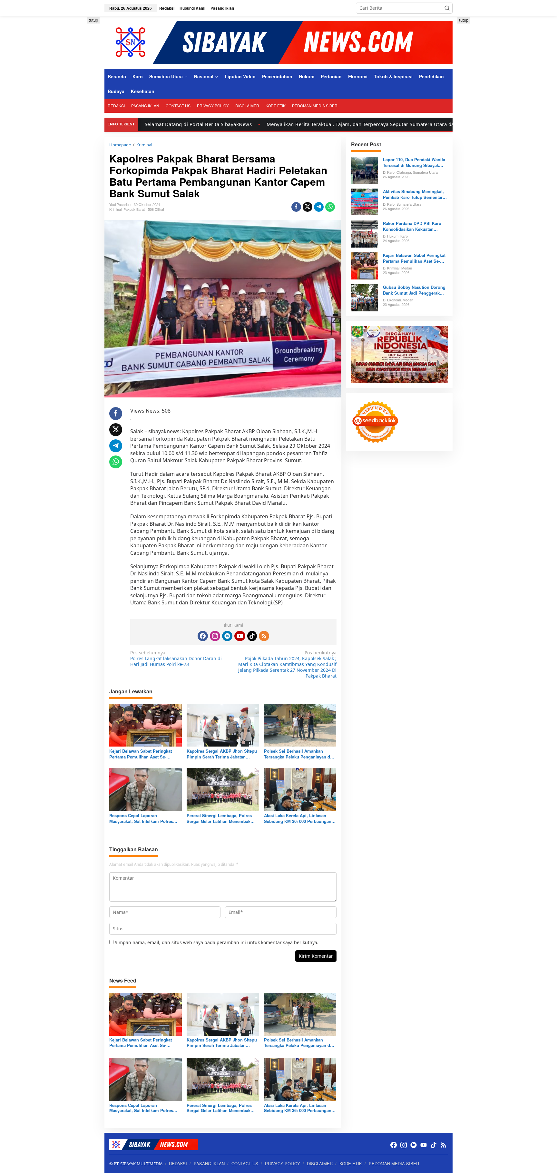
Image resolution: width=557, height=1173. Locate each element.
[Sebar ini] (296, 207)
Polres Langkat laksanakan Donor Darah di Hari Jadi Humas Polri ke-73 (176, 658)
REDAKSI (178, 1163)
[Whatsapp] (330, 207)
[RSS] (264, 636)
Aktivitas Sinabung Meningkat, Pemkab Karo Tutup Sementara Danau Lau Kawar (414, 194)
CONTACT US (244, 1163)
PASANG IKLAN (209, 1163)
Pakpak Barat (134, 209)
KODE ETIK (350, 1163)
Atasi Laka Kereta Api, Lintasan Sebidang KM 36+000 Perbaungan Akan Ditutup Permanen (297, 818)
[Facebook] (203, 636)
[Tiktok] (252, 636)
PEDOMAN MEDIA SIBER (394, 1163)
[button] (447, 8)
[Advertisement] (75, 113)
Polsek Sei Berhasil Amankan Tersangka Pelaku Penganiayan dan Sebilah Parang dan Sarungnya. (299, 754)
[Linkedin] (227, 636)
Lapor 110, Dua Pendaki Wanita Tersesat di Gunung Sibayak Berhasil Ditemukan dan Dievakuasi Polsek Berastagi (414, 162)
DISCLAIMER (320, 1163)
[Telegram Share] (319, 207)
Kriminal (115, 209)
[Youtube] (239, 636)
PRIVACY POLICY (282, 1163)
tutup (93, 20)
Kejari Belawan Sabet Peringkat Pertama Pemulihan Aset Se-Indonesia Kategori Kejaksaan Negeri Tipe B (140, 754)
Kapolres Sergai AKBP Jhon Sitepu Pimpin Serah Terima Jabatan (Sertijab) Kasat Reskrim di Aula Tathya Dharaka (222, 754)
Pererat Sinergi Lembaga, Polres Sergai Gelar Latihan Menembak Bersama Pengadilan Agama (219, 818)
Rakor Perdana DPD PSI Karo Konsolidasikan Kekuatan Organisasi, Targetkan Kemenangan (412, 226)
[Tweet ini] (307, 207)
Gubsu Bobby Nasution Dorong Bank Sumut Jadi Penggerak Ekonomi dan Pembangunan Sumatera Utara (414, 290)
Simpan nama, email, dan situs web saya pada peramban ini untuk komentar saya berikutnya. (216, 942)
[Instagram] (215, 636)
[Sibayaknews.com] (278, 42)
